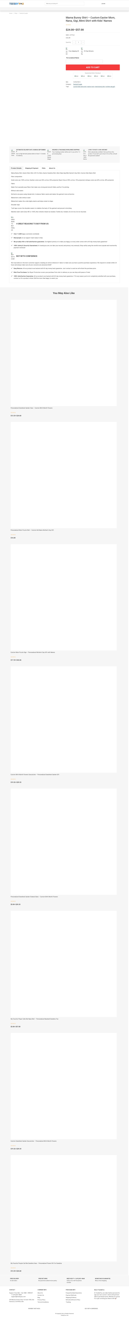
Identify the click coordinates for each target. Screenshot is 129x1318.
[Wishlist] (111, 3)
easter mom (90, 86)
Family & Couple (21, 9)
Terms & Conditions (43, 1302)
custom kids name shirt (80, 86)
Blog (39, 1297)
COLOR (68, 38)
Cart (93, 9)
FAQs (43, 168)
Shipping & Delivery (71, 1297)
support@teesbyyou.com (18, 1296)
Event (10, 9)
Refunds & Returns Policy (73, 1299)
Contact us (102, 9)
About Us (52, 168)
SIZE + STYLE (70, 35)
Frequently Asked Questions (74, 1293)
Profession (73, 9)
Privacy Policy (41, 1299)
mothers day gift (110, 86)
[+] (83, 42)
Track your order (115, 9)
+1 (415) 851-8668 (16, 1294)
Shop (15, 13)
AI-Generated (84, 9)
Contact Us (41, 1295)
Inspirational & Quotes (58, 9)
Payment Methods (71, 1295)
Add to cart (93, 67)
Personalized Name (72, 58)
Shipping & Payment (31, 168)
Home (10, 13)
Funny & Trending (35, 9)
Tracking (68, 1302)
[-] (73, 42)
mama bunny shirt (100, 86)
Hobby (46, 9)
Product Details (16, 168)
